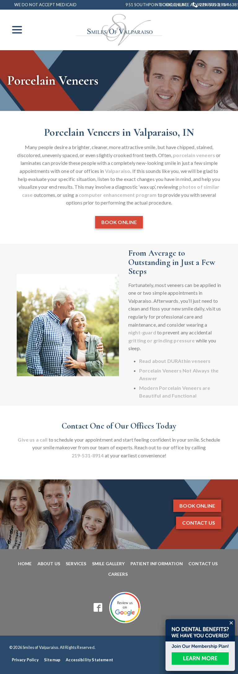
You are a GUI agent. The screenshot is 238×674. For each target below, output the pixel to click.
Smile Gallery (108, 563)
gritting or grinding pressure (161, 340)
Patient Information (156, 563)
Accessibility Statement (89, 659)
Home (25, 563)
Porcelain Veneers (52, 80)
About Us (48, 563)
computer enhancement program (117, 195)
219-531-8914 (214, 4)
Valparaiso (117, 171)
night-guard (142, 332)
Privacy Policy (25, 659)
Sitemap (52, 659)
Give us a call (32, 440)
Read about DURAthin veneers (174, 361)
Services (76, 563)
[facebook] (98, 607)
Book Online (173, 5)
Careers (118, 574)
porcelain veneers (194, 155)
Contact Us (198, 523)
